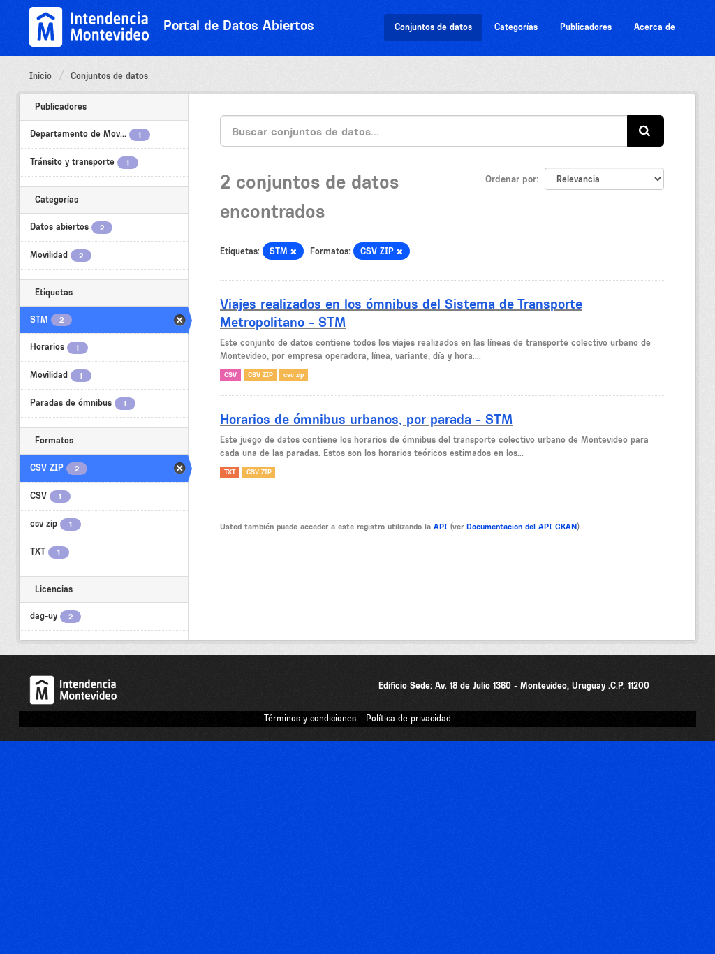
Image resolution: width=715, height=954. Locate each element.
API (441, 526)
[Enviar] (645, 131)
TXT (229, 472)
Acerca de (654, 27)
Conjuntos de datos (433, 27)
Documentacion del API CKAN (521, 526)
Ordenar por (510, 178)
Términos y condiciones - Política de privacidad (357, 718)
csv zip (293, 375)
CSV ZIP (260, 375)
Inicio (40, 76)
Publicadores (586, 27)
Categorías (516, 27)
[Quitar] (293, 251)
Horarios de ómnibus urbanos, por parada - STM (366, 419)
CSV (230, 375)
